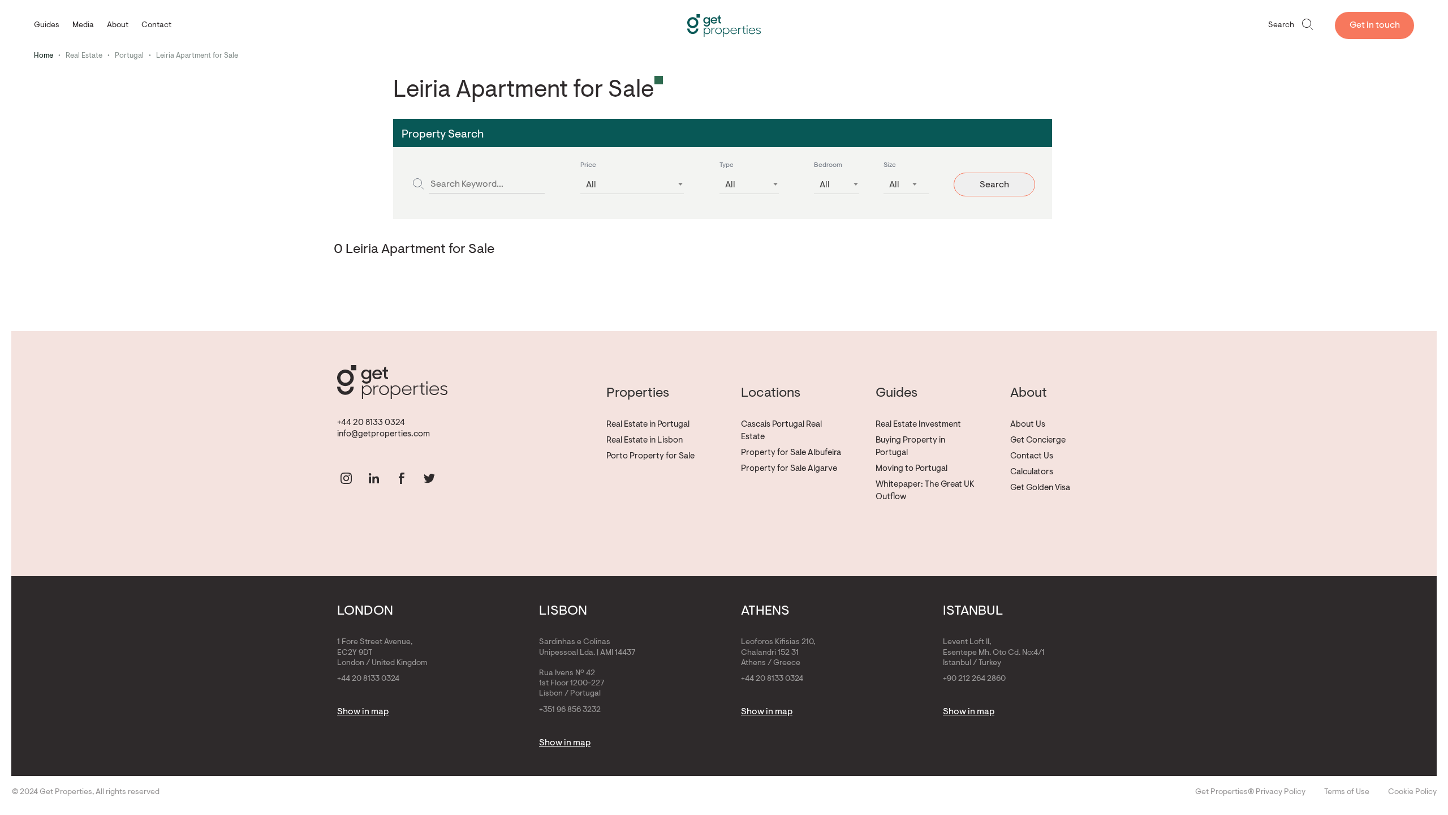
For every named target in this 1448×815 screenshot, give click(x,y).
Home (43, 55)
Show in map (363, 712)
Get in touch (1375, 25)
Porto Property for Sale (650, 456)
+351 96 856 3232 (570, 710)
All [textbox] (591, 185)
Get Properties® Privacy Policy (1250, 792)
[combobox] (632, 181)
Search (1281, 25)
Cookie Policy (1412, 792)
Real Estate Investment (918, 425)
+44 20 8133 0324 (371, 423)
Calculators (1031, 472)
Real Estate (84, 55)
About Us (1027, 425)
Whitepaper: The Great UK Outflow (925, 491)
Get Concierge (1038, 440)
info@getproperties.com (383, 434)
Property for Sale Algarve (789, 469)
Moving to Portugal (911, 469)
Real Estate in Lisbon (644, 440)
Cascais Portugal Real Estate (781, 431)
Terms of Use (1346, 792)
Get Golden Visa (1040, 488)
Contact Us (1031, 456)
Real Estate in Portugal (647, 425)
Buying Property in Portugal (910, 446)
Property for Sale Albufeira (791, 453)
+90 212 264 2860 (974, 679)
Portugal (129, 55)
